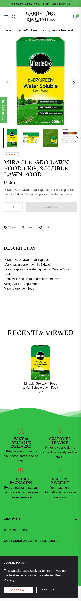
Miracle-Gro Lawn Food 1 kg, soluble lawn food (40, 385)
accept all (18, 590)
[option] (40, 81)
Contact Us (3, 111)
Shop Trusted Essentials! (57, 3)
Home (7, 30)
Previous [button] (7, 82)
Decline (48, 590)
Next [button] (74, 82)
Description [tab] (19, 249)
